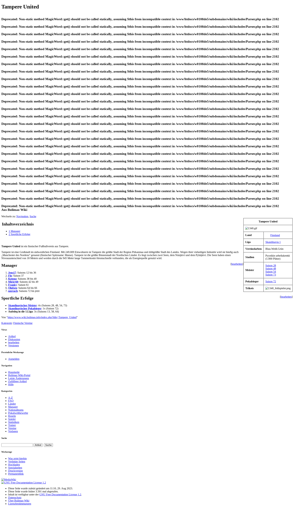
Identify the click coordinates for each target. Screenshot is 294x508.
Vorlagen (13, 431)
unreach (13, 291)
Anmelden (13, 358)
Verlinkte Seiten (16, 461)
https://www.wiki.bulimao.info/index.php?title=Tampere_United (42, 317)
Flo (10, 275)
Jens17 (12, 272)
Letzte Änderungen (18, 378)
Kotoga (12, 278)
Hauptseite (14, 372)
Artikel (12, 336)
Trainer (12, 425)
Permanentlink (16, 473)
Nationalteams (15, 409)
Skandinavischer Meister (22, 305)
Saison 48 (270, 268)
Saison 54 (270, 271)
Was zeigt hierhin (17, 458)
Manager (13, 406)
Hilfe (11, 384)
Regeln (12, 416)
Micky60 (13, 281)
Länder (12, 403)
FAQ (11, 400)
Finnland (275, 235)
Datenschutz (14, 497)
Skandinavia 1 (273, 242)
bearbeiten (236, 263)
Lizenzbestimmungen (19, 503)
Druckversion (15, 470)
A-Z (10, 397)
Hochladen (14, 464)
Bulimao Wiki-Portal (19, 375)
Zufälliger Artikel (17, 381)
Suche (33, 216)
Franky (12, 284)
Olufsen (12, 287)
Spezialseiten (15, 467)
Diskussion (14, 339)
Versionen (13, 345)
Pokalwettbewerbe (18, 412)
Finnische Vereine (22, 323)
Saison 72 (270, 281)
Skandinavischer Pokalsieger (24, 308)
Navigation (22, 216)
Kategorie (6, 323)
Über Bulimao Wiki (18, 500)
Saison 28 (270, 265)
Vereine (12, 428)
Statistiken (13, 422)
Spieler (12, 419)
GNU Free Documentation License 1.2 (60, 494)
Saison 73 (270, 274)
